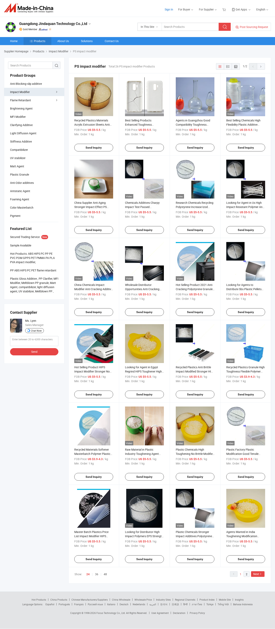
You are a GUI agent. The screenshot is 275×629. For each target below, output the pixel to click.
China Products (58, 599)
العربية (152, 604)
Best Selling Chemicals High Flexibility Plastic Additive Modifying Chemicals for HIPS (244, 124)
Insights (239, 599)
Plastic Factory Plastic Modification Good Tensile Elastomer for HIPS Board (242, 454)
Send (34, 352)
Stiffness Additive (21, 141)
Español (49, 604)
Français (79, 604)
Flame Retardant (20, 100)
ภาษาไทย (197, 604)
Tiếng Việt (223, 604)
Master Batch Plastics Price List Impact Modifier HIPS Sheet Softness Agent (91, 536)
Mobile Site (225, 599)
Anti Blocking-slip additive (26, 84)
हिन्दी (185, 604)
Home (14, 41)
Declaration (179, 613)
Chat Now (36, 330)
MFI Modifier (18, 117)
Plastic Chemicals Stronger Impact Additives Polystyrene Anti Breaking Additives (194, 536)
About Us (63, 41)
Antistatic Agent (20, 191)
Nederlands (139, 604)
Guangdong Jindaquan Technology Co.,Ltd (53, 24)
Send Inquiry (94, 147)
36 (96, 574)
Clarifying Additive (21, 125)
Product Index (207, 599)
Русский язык (95, 604)
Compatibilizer (19, 150)
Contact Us (112, 41)
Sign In (169, 9)
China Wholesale (121, 599)
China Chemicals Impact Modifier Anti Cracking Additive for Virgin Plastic (93, 289)
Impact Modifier (20, 92)
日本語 (175, 604)
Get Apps (241, 9)
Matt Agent (17, 166)
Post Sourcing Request (254, 27)
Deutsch (124, 604)
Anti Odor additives (22, 183)
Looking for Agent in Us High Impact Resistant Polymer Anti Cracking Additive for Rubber (245, 207)
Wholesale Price (143, 599)
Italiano (111, 604)
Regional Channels (185, 599)
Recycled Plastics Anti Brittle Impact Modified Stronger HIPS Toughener (195, 371)
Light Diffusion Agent (23, 133)
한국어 (163, 604)
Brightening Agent (21, 108)
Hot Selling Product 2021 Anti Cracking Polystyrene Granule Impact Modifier (194, 289)
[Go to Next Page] (261, 66)
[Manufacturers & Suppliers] (30, 8)
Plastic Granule (19, 174)
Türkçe (209, 604)
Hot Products (39, 599)
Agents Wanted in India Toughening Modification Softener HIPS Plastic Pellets (244, 536)
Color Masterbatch (21, 207)
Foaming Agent (19, 199)
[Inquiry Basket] (224, 9)
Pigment (15, 216)
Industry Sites (163, 599)
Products (39, 41)
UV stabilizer (18, 158)
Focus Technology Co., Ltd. (111, 613)
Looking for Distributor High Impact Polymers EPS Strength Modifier (144, 536)
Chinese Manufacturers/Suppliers (89, 599)
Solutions (87, 41)
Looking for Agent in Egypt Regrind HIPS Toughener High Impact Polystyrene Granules (143, 371)
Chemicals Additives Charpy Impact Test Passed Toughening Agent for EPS (142, 207)
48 (105, 574)
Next (256, 574)
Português (64, 604)
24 (88, 574)
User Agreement (160, 613)
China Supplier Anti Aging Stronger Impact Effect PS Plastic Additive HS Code (90, 207)
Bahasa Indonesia (243, 604)
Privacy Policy (197, 613)
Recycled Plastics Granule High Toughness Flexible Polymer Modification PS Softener (245, 371)
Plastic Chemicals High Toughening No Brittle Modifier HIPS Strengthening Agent (195, 454)
